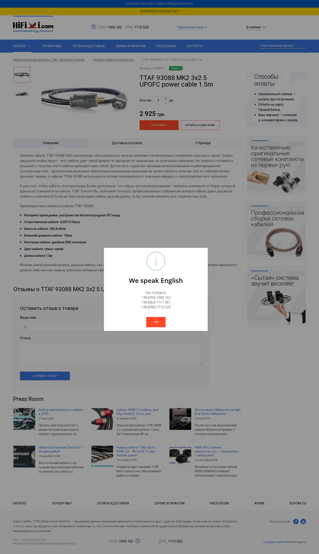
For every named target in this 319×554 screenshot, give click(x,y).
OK (156, 322)
